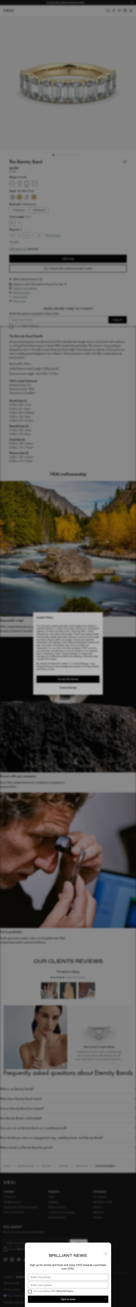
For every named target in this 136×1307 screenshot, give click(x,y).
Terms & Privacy (64, 1291)
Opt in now (68, 1299)
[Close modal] (68, 653)
